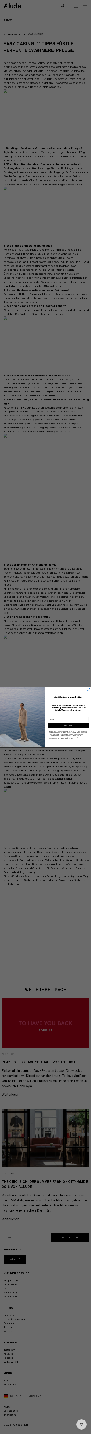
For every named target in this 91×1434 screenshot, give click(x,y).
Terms (71, 738)
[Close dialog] (88, 689)
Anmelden (68, 725)
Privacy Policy (64, 738)
